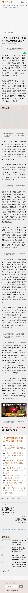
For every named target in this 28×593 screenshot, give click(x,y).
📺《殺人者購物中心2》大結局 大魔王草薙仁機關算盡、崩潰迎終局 (14, 447)
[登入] (24, 2)
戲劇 (6, 8)
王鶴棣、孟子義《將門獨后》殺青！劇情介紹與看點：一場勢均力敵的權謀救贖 (19, 565)
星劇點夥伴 (16, 8)
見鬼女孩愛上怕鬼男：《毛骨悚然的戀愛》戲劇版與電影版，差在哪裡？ (19, 558)
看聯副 (8, 5)
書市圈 (14, 5)
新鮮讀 (3, 5)
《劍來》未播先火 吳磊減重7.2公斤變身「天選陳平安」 (18, 550)
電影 (2, 8)
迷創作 (24, 5)
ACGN (10, 8)
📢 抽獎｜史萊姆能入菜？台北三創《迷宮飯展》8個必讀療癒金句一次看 (14, 490)
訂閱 (21, 586)
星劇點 (8, 32)
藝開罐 (19, 5)
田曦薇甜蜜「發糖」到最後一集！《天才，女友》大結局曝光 (19, 542)
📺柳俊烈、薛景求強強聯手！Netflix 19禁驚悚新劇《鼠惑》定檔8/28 (14, 455)
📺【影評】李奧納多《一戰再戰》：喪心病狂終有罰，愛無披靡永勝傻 (14, 470)
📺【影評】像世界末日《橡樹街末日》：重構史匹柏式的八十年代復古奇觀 (14, 482)
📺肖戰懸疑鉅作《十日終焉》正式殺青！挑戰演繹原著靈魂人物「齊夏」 (14, 462)
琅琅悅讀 (3, 32)
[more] (24, 108)
